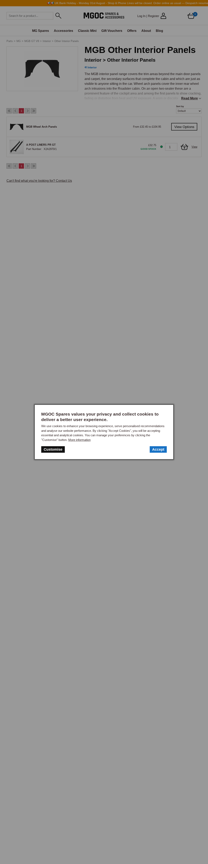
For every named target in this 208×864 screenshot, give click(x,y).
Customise (53, 449)
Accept (158, 449)
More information (79, 440)
